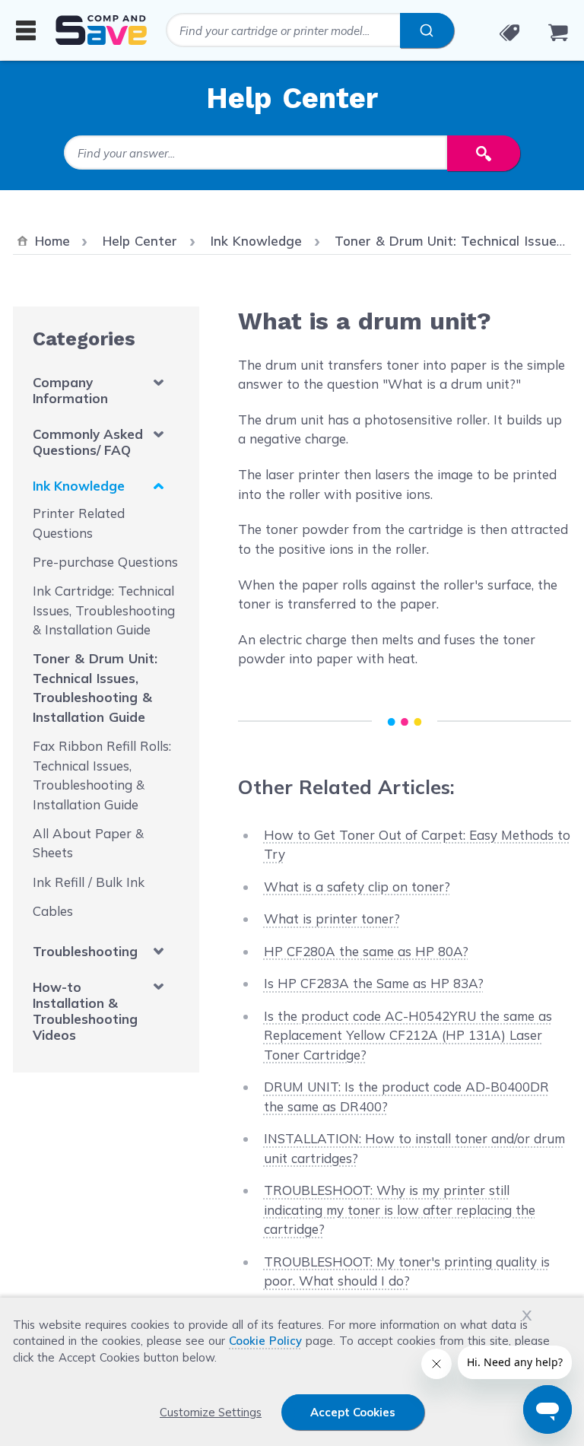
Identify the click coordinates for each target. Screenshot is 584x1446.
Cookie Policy (265, 1340)
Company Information (70, 390)
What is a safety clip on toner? (357, 887)
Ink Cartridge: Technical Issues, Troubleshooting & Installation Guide (104, 610)
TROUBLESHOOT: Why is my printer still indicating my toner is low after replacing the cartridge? (399, 1209)
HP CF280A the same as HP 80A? (366, 951)
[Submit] (427, 30)
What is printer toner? (332, 918)
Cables (53, 911)
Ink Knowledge (79, 486)
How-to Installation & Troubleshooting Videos (85, 1011)
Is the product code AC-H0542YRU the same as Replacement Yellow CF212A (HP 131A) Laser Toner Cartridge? (408, 1035)
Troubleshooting (85, 951)
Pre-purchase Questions (105, 562)
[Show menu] (26, 29)
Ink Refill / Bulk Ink (88, 882)
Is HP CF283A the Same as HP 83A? (374, 983)
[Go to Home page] (101, 30)
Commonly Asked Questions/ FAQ (88, 442)
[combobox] (310, 30)
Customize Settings (211, 1412)
